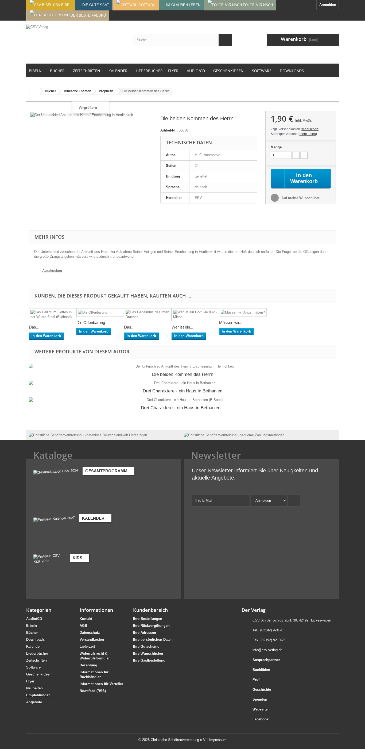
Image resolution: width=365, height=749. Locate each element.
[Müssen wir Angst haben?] (243, 312)
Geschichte (262, 690)
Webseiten (261, 709)
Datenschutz (90, 633)
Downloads (35, 640)
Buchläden (261, 670)
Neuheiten (34, 688)
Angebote (34, 702)
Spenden (260, 699)
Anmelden (327, 5)
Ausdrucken (52, 271)
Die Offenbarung (90, 322)
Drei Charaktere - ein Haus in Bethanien (182, 390)
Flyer (30, 681)
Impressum (218, 740)
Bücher (32, 633)
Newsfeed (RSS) (93, 691)
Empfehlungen (38, 695)
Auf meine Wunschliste (300, 198)
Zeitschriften (36, 660)
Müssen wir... (230, 322)
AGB (83, 626)
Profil (257, 680)
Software (33, 667)
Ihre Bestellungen (147, 619)
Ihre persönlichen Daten (153, 640)
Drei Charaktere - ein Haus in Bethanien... (182, 407)
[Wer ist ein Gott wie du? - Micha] (195, 314)
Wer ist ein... (182, 327)
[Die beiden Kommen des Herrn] (182, 366)
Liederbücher (37, 653)
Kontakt (86, 619)
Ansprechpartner (266, 660)
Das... (34, 327)
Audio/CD (34, 619)
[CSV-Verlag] (75, 42)
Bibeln (31, 626)
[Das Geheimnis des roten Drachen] (148, 314)
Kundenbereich (150, 610)
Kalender (33, 646)
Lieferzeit (87, 646)
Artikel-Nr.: (169, 130)
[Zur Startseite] (312, 5)
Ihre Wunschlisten (148, 653)
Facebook (261, 719)
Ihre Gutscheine (146, 646)
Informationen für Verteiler (101, 684)
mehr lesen (310, 129)
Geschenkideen (39, 674)
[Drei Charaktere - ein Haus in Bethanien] (182, 383)
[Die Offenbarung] (100, 312)
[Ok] (294, 501)
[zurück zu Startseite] (34, 91)
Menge (276, 147)
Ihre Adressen (144, 633)
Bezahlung (88, 665)
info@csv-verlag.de (267, 650)
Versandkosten (92, 640)
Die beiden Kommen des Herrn (182, 374)
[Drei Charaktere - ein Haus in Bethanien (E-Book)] (182, 399)
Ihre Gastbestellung (149, 660)
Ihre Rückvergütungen (151, 626)
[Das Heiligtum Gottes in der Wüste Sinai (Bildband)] (52, 314)
